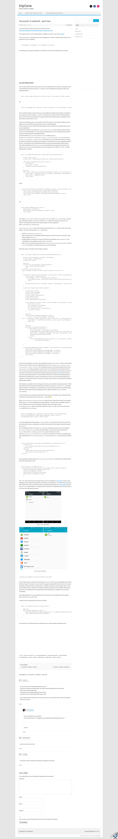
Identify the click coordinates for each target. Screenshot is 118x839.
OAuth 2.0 (58, 657)
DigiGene (25, 5)
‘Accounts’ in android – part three (62, 667)
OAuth (54, 657)
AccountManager (23, 657)
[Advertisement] (45, 67)
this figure (59, 480)
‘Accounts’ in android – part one (28, 667)
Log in (76, 28)
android (35, 657)
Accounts (26, 655)
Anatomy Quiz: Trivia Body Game (33, 13)
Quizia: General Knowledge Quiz (54, 13)
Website (21, 810)
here (59, 372)
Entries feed (78, 31)
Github (62, 34)
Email (20, 803)
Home (20, 13)
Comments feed (79, 34)
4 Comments (69, 25)
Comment (22, 778)
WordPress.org (78, 36)
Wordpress (98, 835)
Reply (20, 704)
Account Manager (63, 655)
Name (21, 797)
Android (31, 655)
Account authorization (52, 655)
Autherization (48, 657)
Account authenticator (41, 655)
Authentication (41, 657)
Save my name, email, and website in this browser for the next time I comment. (38, 819)
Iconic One (82, 835)
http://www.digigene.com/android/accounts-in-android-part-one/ (36, 30)
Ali (21, 25)
